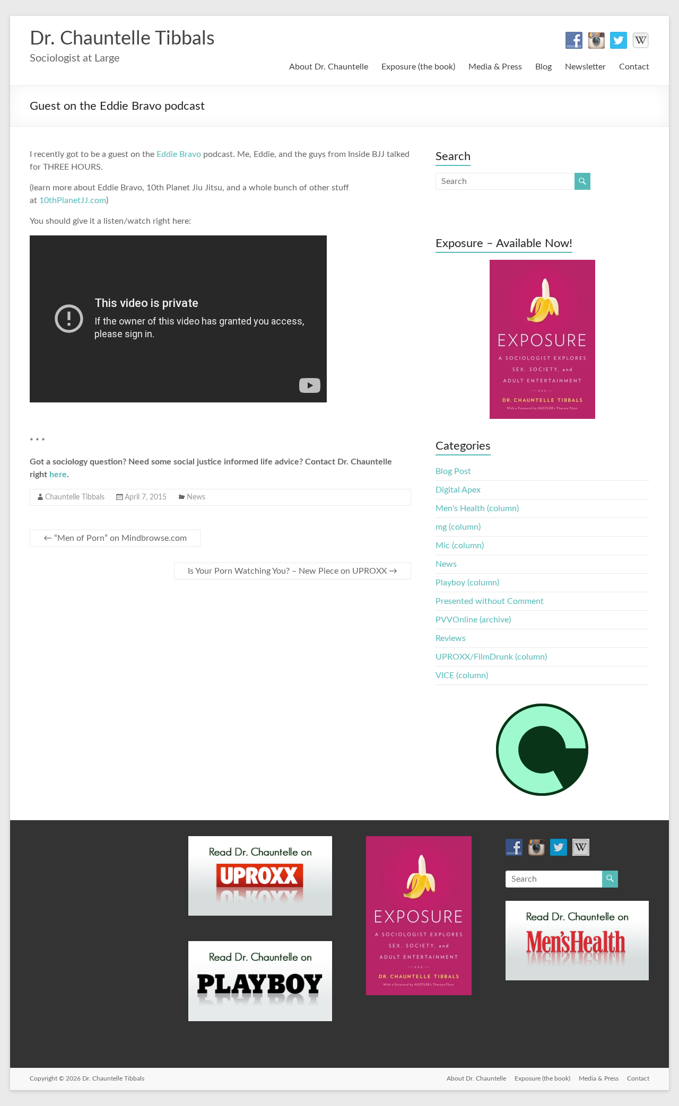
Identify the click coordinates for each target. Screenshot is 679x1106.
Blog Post (453, 471)
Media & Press (495, 67)
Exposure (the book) (418, 67)
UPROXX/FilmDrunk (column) (491, 657)
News (196, 497)
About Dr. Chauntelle (328, 67)
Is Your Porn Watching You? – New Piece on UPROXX (292, 571)
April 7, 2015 (146, 497)
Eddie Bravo (178, 154)
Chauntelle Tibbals (75, 497)
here (58, 474)
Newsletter (585, 67)
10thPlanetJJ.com (72, 200)
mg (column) (458, 527)
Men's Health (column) (477, 508)
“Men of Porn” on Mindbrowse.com (115, 538)
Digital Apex (458, 490)
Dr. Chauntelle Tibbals (122, 38)
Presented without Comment (490, 601)
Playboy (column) (467, 582)
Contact (634, 67)
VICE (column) (462, 675)
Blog (543, 67)
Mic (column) (460, 545)
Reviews (451, 638)
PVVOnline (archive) (473, 620)
